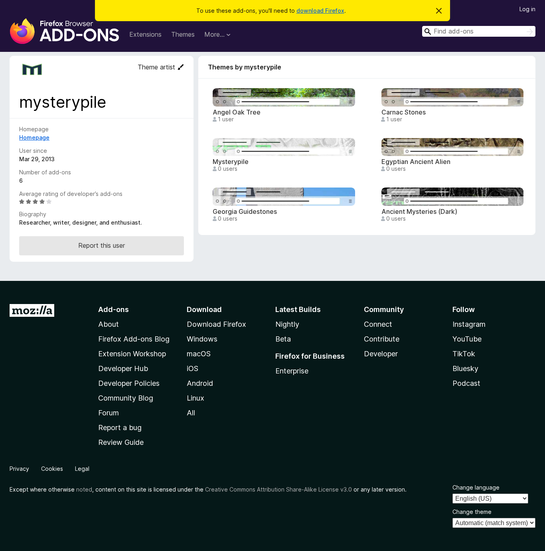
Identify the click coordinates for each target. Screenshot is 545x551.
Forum (108, 413)
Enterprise (291, 371)
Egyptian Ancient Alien (415, 162)
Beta (283, 339)
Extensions (145, 34)
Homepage (34, 137)
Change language (476, 487)
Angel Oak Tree (237, 112)
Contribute (381, 339)
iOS (192, 368)
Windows (202, 339)
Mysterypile (231, 162)
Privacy (19, 468)
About (108, 324)
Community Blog (125, 398)
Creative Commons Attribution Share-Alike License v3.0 (278, 489)
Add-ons (113, 309)
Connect (378, 324)
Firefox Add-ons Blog (134, 339)
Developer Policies (129, 383)
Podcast (466, 383)
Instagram (469, 324)
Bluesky (465, 368)
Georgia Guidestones (245, 211)
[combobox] (478, 31)
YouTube (467, 339)
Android (200, 383)
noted (84, 489)
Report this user (101, 245)
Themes (183, 34)
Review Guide (121, 442)
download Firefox (320, 10)
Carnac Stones (403, 112)
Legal (82, 468)
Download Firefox (216, 324)
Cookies (52, 468)
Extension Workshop (132, 354)
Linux (195, 398)
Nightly (287, 324)
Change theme (472, 511)
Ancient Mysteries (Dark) (419, 211)
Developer (381, 354)
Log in (527, 9)
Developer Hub (123, 368)
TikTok (463, 354)
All (191, 413)
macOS (199, 354)
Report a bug (120, 427)
